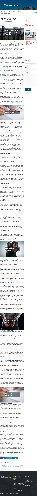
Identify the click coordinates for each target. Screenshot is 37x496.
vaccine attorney (4, 74)
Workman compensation (4, 360)
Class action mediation (4, 404)
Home (2, 11)
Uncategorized (27, 26)
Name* (26, 62)
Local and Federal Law (8, 11)
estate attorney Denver (6, 184)
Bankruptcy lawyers (3, 286)
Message (26, 72)
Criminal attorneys (3, 154)
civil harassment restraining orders (14, 216)
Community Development (17, 11)
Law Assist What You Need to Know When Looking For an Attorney (30, 43)
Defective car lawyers (4, 259)
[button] (36, 12)
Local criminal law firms (4, 331)
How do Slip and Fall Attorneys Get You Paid (20, 484)
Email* (26, 67)
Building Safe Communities (5, 13)
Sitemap (16, 493)
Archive (26, 20)
